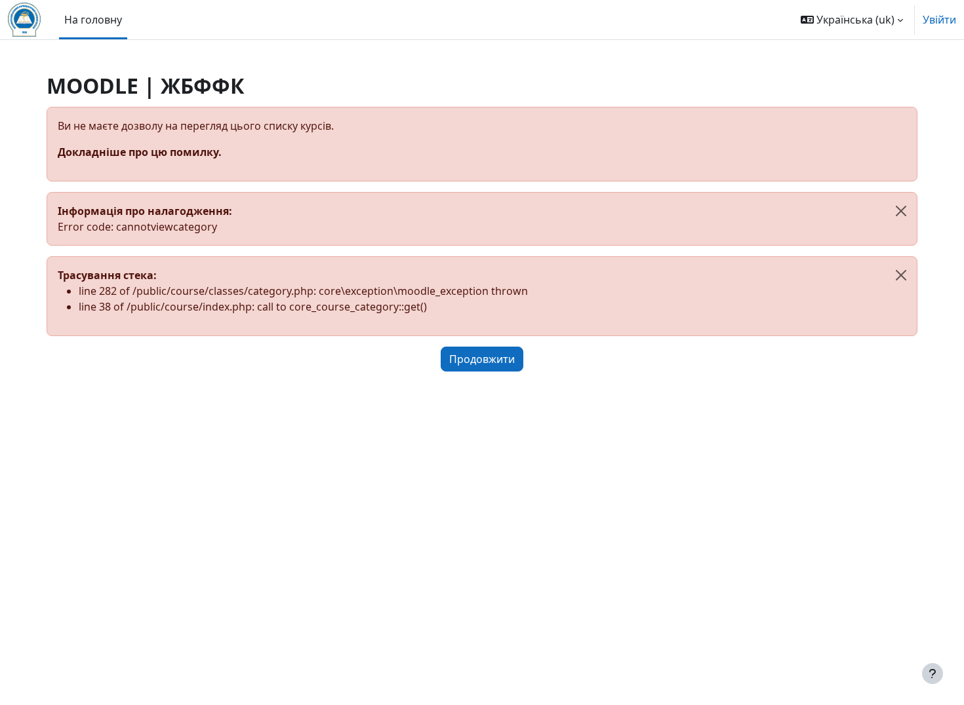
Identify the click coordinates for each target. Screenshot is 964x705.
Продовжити (482, 359)
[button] (852, 19)
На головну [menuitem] (93, 19)
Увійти (939, 19)
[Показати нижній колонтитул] (932, 673)
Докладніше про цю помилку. (140, 152)
